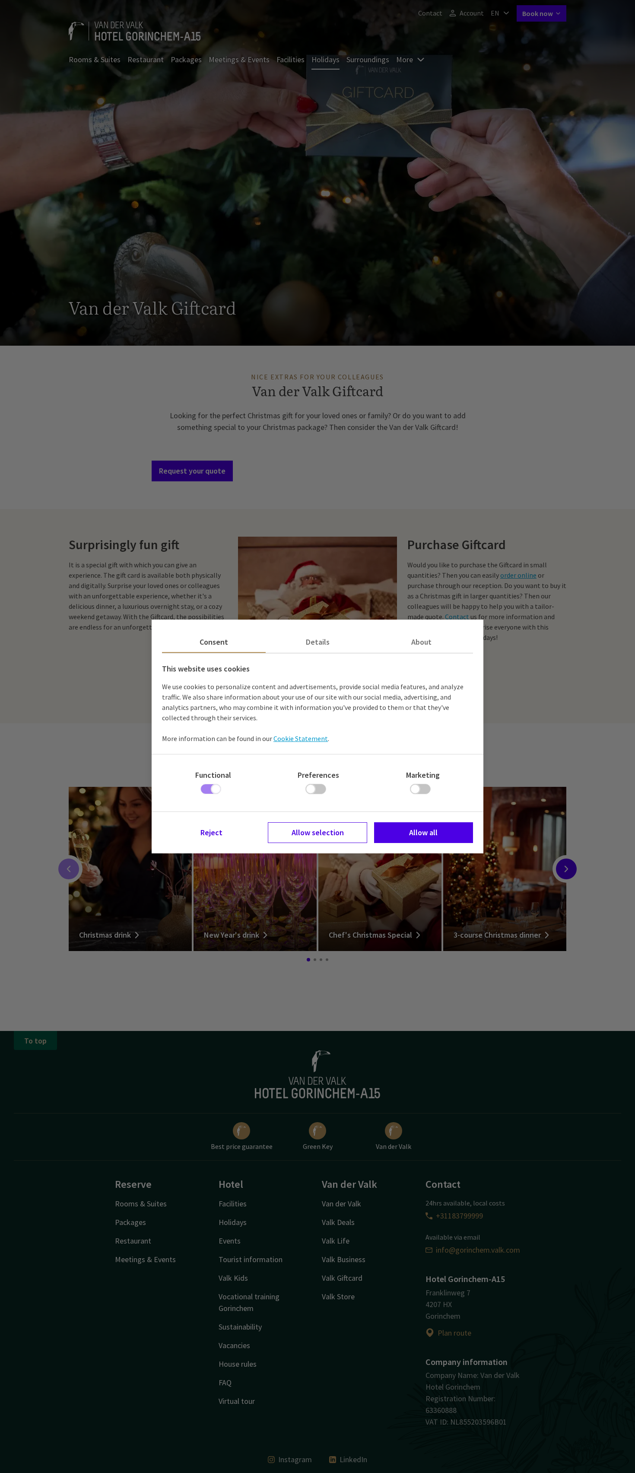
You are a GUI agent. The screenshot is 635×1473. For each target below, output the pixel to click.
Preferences (318, 775)
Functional (213, 775)
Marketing (423, 775)
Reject (211, 832)
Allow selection (318, 832)
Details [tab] (318, 642)
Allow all (423, 832)
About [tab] (421, 642)
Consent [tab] (214, 642)
